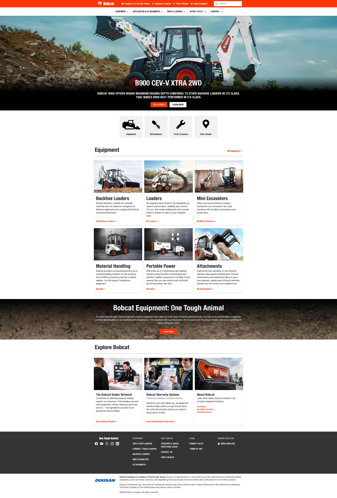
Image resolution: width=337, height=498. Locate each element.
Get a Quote (159, 104)
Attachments (139, 464)
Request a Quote (163, 3)
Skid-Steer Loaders (142, 443)
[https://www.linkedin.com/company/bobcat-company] (117, 444)
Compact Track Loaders (145, 449)
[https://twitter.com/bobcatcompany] (106, 444)
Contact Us (166, 452)
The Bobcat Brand (204, 412)
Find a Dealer (182, 3)
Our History (201, 407)
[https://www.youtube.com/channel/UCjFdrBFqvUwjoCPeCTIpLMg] (101, 444)
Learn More (178, 104)
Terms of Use (195, 449)
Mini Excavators (141, 459)
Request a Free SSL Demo (137, 3)
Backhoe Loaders (141, 454)
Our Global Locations (205, 409)
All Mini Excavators (206, 221)
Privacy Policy (196, 443)
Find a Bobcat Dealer (105, 421)
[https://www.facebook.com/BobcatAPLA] (96, 444)
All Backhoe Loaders (105, 221)
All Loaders (151, 221)
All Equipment (234, 151)
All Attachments (204, 289)
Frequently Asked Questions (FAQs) (170, 445)
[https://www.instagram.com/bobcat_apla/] (112, 444)
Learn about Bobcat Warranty (160, 421)
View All (99, 289)
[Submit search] (240, 4)
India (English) (200, 3)
